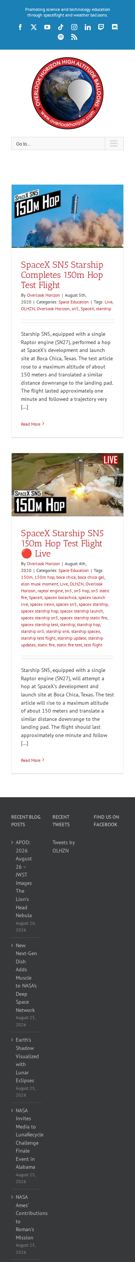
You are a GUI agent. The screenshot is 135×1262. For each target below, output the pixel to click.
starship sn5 (32, 631)
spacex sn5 (66, 604)
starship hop (88, 624)
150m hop (44, 577)
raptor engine (50, 590)
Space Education (73, 302)
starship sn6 (57, 631)
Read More (30, 424)
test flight (93, 645)
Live (108, 302)
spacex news (42, 604)
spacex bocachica (60, 597)
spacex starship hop (39, 611)
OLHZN (28, 308)
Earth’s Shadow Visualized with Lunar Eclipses (27, 1060)
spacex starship (93, 604)
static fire (46, 645)
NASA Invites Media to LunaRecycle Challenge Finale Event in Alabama (27, 1139)
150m (27, 577)
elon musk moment (39, 584)
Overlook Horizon (43, 295)
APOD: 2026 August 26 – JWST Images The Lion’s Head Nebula (24, 879)
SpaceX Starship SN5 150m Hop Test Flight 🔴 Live (62, 543)
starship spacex (85, 631)
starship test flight (38, 638)
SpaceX (87, 308)
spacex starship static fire (83, 617)
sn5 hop (81, 590)
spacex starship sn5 (39, 617)
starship (103, 308)
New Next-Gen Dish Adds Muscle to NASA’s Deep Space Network (26, 977)
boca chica (66, 577)
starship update (71, 638)
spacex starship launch (81, 611)
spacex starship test (39, 624)
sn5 (75, 308)
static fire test (69, 645)
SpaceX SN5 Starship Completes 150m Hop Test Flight (62, 274)
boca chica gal (91, 577)
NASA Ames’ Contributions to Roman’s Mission (27, 1217)
